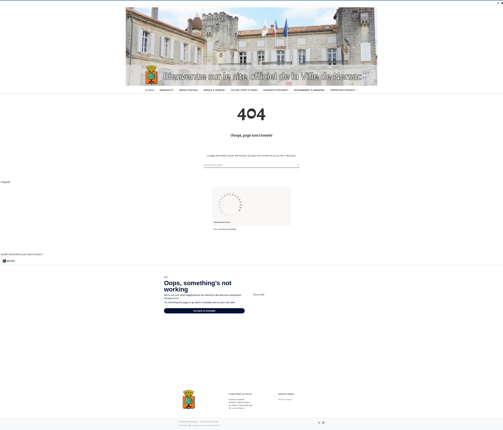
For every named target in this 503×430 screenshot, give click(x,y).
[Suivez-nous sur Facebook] (502, 3)
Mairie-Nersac (192, 422)
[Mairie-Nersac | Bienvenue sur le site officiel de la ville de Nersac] (251, 46)
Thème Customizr (213, 425)
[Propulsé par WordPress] (190, 425)
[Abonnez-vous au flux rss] (498, 3)
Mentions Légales (285, 399)
